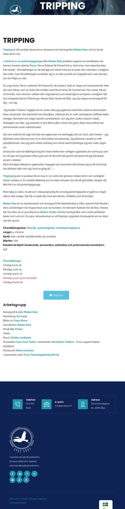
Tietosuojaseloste (17, 502)
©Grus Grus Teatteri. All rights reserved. (28, 498)
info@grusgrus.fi (63, 405)
